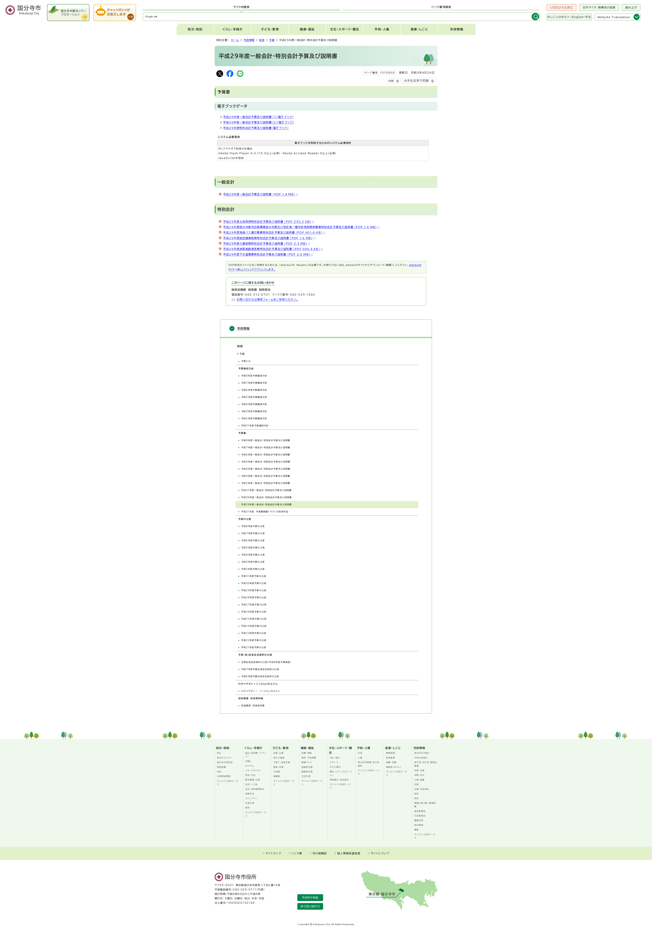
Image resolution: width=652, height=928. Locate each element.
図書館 (276, 776)
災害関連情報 (223, 776)
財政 (262, 40)
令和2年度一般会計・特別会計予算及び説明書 (265, 483)
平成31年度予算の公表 (253, 576)
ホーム (235, 40)
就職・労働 (391, 762)
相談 (247, 808)
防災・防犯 (195, 29)
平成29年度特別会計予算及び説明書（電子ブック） (256, 128)
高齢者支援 (307, 767)
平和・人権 (382, 29)
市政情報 (456, 29)
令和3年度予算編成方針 (254, 411)
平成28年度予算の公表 (253, 597)
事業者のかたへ (394, 767)
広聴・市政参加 (421, 789)
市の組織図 (319, 853)
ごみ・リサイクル (253, 770)
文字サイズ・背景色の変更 (599, 7)
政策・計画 (419, 770)
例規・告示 (419, 775)
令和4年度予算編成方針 (254, 404)
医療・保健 (307, 753)
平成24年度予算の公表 (254, 626)
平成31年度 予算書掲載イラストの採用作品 (264, 512)
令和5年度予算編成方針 (254, 397)
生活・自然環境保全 (254, 789)
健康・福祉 (307, 29)
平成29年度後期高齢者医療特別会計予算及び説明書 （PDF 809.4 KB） (271, 249)
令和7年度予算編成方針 (254, 383)
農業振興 (390, 753)
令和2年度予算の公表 (253, 569)
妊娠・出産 (278, 753)
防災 (219, 753)
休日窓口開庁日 (310, 906)
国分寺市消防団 (225, 762)
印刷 (391, 81)
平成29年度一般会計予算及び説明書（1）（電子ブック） (258, 117)
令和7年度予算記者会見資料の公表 (260, 669)
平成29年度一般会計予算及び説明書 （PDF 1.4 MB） (259, 194)
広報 (416, 784)
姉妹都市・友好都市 (339, 780)
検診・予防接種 (309, 758)
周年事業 (418, 825)
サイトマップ (273, 853)
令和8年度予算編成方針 (254, 376)
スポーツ (334, 762)
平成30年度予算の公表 (253, 583)
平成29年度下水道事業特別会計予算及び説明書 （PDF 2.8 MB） (266, 254)
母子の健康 (279, 758)
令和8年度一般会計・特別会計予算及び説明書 (265, 440)
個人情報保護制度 (349, 853)
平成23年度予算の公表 (253, 633)
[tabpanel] (341, 16)
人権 (360, 758)
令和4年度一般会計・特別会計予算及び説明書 (265, 469)
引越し (248, 761)
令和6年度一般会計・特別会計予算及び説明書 (265, 455)
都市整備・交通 (252, 780)
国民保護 (221, 767)
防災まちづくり (224, 758)
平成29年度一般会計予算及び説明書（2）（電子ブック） (258, 122)
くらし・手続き (232, 29)
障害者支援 (307, 772)
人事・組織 (419, 780)
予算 (272, 40)
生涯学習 (249, 803)
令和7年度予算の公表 (253, 533)
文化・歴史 (335, 758)
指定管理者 (419, 811)
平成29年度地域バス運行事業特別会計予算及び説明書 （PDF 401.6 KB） (272, 232)
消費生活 (249, 794)
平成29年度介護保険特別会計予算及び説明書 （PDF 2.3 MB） (265, 243)
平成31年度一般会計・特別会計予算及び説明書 (266, 490)
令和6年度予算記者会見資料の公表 (260, 676)
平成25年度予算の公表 (254, 619)
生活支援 (306, 776)
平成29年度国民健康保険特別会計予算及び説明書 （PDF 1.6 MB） (268, 238)
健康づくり (307, 762)
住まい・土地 (251, 784)
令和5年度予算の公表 (253, 548)
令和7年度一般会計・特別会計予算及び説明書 (265, 447)
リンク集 (297, 853)
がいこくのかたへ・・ (569, 17)
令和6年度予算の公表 (253, 540)
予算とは (246, 361)
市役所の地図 (310, 897)
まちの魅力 (335, 767)
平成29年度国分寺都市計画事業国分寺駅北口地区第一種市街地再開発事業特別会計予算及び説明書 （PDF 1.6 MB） (300, 227)
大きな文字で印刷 (416, 80)
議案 (416, 830)
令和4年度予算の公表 (253, 555)
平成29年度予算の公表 (253, 590)
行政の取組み (421, 758)
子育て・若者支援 (281, 762)
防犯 (219, 772)
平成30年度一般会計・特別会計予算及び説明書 (266, 497)
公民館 (276, 772)
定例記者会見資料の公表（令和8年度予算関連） (266, 662)
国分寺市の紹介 (422, 753)
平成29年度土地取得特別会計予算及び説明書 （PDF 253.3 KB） (267, 221)
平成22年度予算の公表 (253, 640)
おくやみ (249, 766)
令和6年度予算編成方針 (254, 390)
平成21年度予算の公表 (253, 647)
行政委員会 (419, 816)
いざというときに (561, 7)
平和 (360, 753)
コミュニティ (251, 798)
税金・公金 (250, 775)
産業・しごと (419, 29)
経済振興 (390, 758)
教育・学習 (278, 767)
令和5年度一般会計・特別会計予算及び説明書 (265, 462)
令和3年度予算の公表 (253, 562)
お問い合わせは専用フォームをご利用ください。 (267, 299)
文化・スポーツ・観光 (344, 29)
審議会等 (418, 820)
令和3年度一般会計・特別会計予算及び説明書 (265, 476)
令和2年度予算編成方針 (254, 418)
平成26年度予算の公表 (253, 612)
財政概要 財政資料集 (253, 706)
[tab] (241, 7)
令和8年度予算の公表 (253, 526)
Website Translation (613, 17)
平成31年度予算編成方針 (255, 426)
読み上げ (631, 7)
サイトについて (380, 853)
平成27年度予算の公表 (254, 605)
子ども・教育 (270, 29)
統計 (416, 798)
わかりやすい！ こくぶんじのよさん (260, 691)
